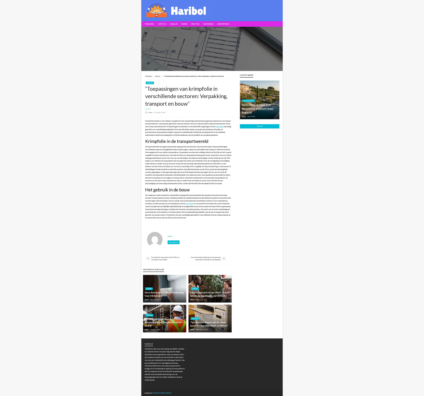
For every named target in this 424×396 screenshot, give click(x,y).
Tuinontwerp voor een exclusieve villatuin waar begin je (258, 108)
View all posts (173, 242)
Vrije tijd (195, 24)
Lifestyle (162, 24)
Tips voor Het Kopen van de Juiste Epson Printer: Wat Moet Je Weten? (209, 324)
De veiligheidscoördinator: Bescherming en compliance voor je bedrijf (163, 322)
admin (150, 112)
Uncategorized (248, 100)
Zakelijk (174, 24)
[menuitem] (149, 24)
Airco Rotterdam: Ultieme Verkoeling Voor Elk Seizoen (164, 294)
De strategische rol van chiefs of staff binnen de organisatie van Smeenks (210, 294)
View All (259, 126)
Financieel (149, 24)
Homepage (148, 76)
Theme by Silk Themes (161, 393)
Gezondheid (208, 24)
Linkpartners (223, 24)
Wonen (184, 24)
